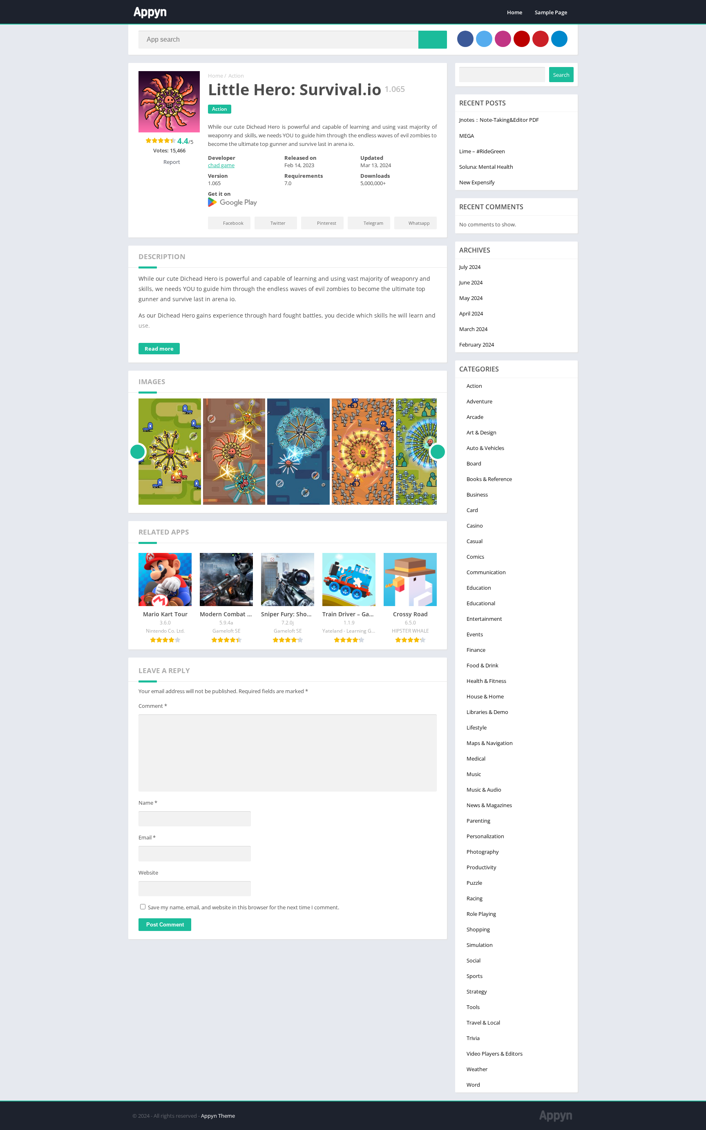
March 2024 (473, 329)
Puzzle (474, 882)
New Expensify (477, 182)
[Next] (438, 451)
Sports (475, 976)
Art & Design (481, 432)
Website (148, 872)
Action (236, 75)
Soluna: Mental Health (486, 166)
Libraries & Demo (487, 712)
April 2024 (471, 313)
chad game (221, 165)
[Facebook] (465, 39)
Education (479, 587)
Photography (483, 851)
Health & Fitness (486, 681)
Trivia (473, 1038)
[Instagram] (503, 39)
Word (473, 1084)
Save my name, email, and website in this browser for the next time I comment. (243, 907)
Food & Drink (482, 665)
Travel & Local (483, 1022)
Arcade (475, 417)
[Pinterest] (540, 39)
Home (514, 12)
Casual (475, 541)
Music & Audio (484, 789)
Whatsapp (419, 223)
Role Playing (481, 913)
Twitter (278, 223)
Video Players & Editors (495, 1053)
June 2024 (471, 282)
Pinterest (326, 223)
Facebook (233, 223)
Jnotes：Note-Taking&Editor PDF (499, 119)
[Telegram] (559, 39)
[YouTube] (522, 39)
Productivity (481, 867)
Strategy (477, 991)
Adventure (479, 401)
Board (474, 463)
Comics (475, 556)
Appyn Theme (218, 1115)
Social (473, 960)
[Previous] (137, 451)
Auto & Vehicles (485, 448)
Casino (475, 525)
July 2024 (469, 267)
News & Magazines (489, 805)
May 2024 (471, 298)
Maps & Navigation (490, 743)
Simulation (480, 945)
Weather (477, 1069)
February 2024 (476, 344)
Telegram (373, 223)
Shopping (478, 929)
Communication (486, 572)
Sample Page (551, 12)
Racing (475, 898)
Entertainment (484, 618)
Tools (473, 1007)
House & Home (485, 696)
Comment (153, 705)
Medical (476, 758)
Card (472, 510)
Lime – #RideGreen (482, 151)
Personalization (485, 836)
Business (477, 494)
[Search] (432, 40)
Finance (476, 649)
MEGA (466, 135)
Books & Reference (489, 479)
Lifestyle (477, 727)
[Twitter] (484, 39)
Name (148, 802)
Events (475, 634)
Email (147, 837)
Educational (481, 603)
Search (561, 74)
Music (474, 774)
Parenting (478, 820)
